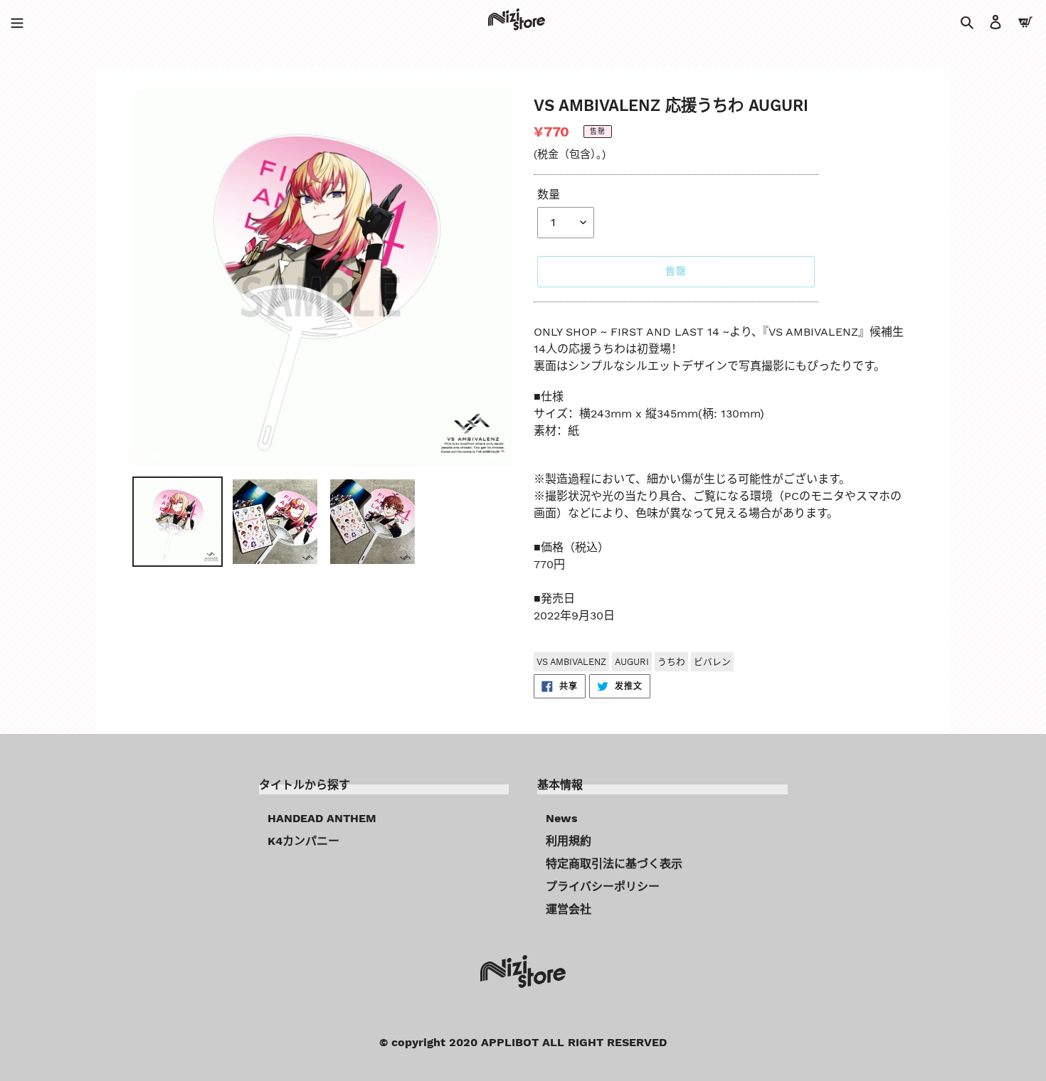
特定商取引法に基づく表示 (614, 863)
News (562, 818)
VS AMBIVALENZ (571, 661)
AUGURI (632, 661)
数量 (548, 194)
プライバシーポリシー (603, 886)
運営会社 (568, 909)
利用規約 (568, 841)
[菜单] (17, 21)
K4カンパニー (303, 841)
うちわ (671, 661)
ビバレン (712, 661)
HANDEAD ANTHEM (322, 818)
